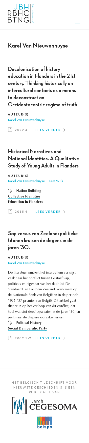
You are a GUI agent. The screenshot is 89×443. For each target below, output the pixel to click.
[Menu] (78, 23)
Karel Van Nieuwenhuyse (26, 120)
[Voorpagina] (21, 15)
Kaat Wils (56, 181)
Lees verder (48, 129)
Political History (29, 323)
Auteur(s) (18, 114)
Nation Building (29, 191)
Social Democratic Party (27, 328)
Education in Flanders (25, 202)
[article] (44, 101)
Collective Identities (24, 196)
